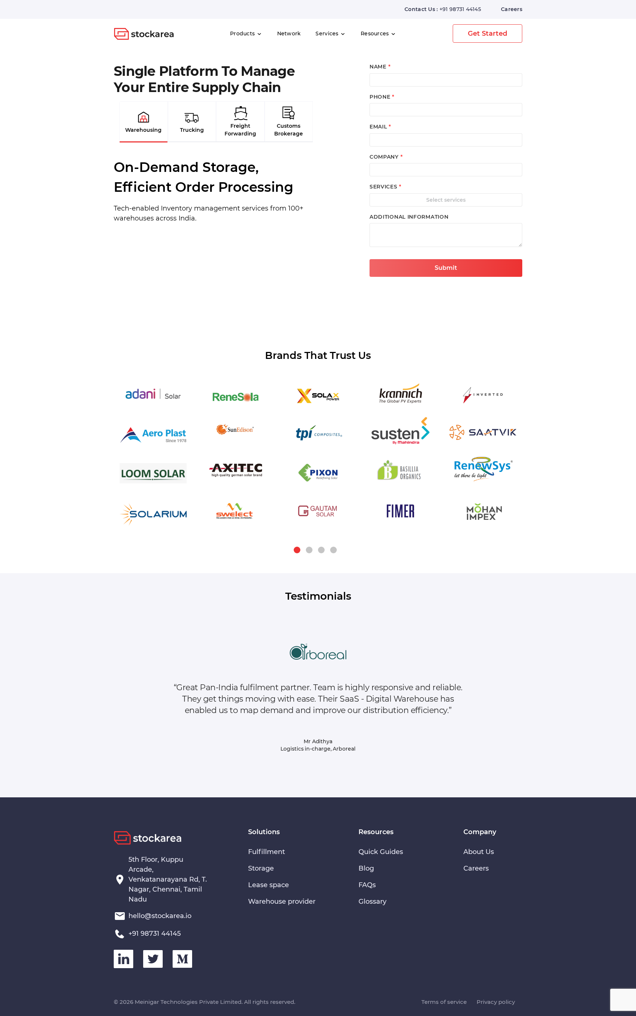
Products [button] (243, 33)
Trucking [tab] (192, 130)
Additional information (409, 217)
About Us (478, 852)
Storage (261, 868)
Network (289, 33)
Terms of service (444, 1001)
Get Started (487, 33)
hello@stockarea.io (159, 916)
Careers (511, 9)
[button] (297, 550)
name (380, 66)
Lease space (268, 885)
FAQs (367, 885)
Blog (366, 868)
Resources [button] (376, 33)
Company (386, 157)
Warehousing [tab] (143, 130)
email (380, 126)
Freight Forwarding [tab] (240, 130)
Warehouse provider (281, 901)
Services (327, 33)
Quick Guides (380, 852)
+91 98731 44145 (460, 9)
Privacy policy (496, 1001)
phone (382, 97)
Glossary (372, 901)
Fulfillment (266, 852)
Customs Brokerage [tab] (288, 130)
